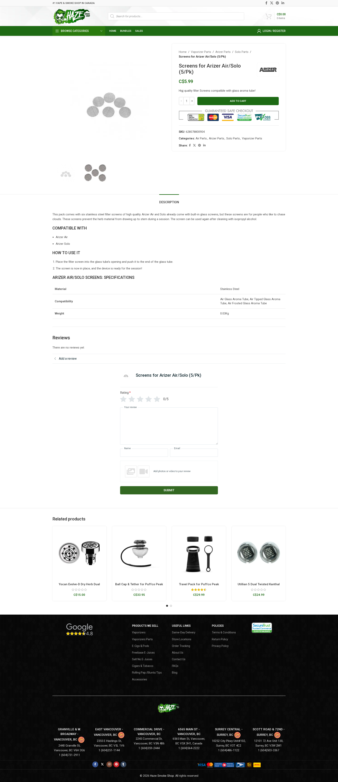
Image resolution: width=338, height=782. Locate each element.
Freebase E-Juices (143, 652)
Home (183, 52)
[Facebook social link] (266, 3)
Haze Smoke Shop (162, 775)
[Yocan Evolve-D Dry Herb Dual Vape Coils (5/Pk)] (79, 553)
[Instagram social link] (109, 764)
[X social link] (271, 3)
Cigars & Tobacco (142, 665)
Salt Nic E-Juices (142, 659)
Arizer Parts (223, 52)
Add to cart (238, 100)
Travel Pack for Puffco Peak (199, 584)
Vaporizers (139, 632)
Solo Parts (241, 52)
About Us (177, 652)
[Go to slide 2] (171, 606)
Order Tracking (181, 645)
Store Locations (181, 639)
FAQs (175, 665)
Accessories (139, 679)
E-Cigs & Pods (140, 645)
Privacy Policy (220, 645)
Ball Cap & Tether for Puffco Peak (139, 584)
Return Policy (220, 639)
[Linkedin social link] (283, 3)
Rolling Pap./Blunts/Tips (147, 672)
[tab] (169, 200)
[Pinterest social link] (277, 3)
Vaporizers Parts (142, 639)
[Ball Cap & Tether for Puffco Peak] (139, 553)
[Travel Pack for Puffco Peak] (199, 553)
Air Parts (201, 138)
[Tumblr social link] (123, 764)
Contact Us (178, 659)
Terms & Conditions (224, 632)
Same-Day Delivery (183, 632)
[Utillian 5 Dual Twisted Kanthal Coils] (259, 553)
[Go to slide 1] (167, 606)
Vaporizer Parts (201, 52)
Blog (174, 672)
